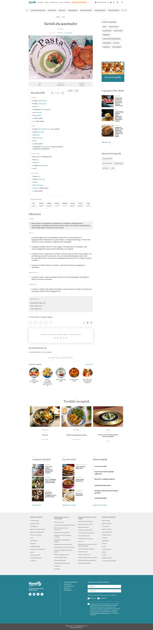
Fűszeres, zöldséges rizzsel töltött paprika (63, 551)
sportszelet (52, 10)
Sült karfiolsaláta (101, 498)
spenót (39, 157)
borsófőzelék (117, 47)
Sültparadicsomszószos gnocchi (63, 544)
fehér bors (36, 188)
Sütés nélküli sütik (107, 532)
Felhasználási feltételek (70, 582)
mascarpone (41, 104)
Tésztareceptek (106, 549)
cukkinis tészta (119, 163)
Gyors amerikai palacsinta (80, 467)
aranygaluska (72, 10)
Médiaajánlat (68, 590)
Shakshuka (57, 566)
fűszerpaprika (46, 109)
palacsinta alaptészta (79, 490)
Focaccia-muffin (101, 466)
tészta (58, 17)
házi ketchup (107, 31)
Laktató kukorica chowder (85, 538)
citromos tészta (107, 158)
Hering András (45, 439)
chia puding (107, 43)
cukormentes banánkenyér (111, 39)
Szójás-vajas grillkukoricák (85, 530)
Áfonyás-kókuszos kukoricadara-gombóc (107, 492)
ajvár (104, 27)
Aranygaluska (34, 526)
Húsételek (104, 538)
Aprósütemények (107, 523)
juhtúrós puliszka (86, 10)
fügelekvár (106, 35)
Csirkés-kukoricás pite (84, 554)
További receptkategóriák (109, 561)
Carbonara (33, 561)
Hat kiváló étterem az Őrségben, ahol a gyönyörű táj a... (50, 494)
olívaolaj (39, 112)
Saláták (104, 552)
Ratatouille (57, 569)
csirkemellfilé (42, 101)
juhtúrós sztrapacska (38, 10)
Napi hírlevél (93, 598)
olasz (76, 91)
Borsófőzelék (33, 541)
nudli (112, 168)
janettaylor (61, 29)
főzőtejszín (39, 185)
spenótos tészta (107, 163)
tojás (38, 135)
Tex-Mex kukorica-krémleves (86, 533)
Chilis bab (33, 543)
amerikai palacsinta (81, 464)
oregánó (38, 115)
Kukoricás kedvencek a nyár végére (87, 518)
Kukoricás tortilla (82, 552)
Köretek (104, 555)
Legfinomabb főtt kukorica (85, 521)
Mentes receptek (107, 529)
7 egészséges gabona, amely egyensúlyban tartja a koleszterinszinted (119, 116)
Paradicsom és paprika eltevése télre (64, 525)
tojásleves (106, 47)
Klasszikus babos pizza (103, 485)
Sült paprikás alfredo (60, 560)
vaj (37, 160)
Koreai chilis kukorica (84, 536)
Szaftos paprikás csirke (60, 557)
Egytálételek (105, 541)
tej (37, 182)
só (33, 118)
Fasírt (31, 538)
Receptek (40, 2)
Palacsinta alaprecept (79, 494)
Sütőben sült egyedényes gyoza (76, 435)
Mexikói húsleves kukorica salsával (87, 557)
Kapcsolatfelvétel (69, 586)
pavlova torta (113, 27)
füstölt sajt (41, 179)
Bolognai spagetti (35, 546)
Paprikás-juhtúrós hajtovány (62, 563)
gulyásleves (79, 477)
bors (34, 121)
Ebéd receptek (106, 520)
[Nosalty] (32, 2)
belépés (43, 352)
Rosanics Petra (76, 439)
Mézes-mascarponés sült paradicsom (61, 528)
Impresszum (67, 588)
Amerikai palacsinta (35, 558)
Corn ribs (80, 541)
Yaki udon (45, 435)
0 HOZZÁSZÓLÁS (68, 32)
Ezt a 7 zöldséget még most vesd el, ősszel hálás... (50, 481)
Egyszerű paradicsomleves (37, 529)
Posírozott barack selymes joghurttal (104, 473)
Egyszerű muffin (34, 523)
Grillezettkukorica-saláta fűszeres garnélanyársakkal (87, 545)
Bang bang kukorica (83, 527)
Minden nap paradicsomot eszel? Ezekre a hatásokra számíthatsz (119, 101)
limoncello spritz (113, 10)
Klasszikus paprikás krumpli (61, 554)
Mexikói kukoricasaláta (84, 563)
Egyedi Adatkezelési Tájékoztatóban (99, 613)
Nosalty (108, 441)
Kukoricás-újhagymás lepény (86, 549)
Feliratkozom (115, 591)
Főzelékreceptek (106, 535)
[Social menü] (111, 2)
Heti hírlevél (103, 598)
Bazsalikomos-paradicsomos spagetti (62, 540)
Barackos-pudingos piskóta (105, 479)
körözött (116, 43)
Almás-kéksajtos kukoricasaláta (87, 560)
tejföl (37, 163)
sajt (38, 176)
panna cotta (118, 31)
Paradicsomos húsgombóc (37, 549)
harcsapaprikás (100, 10)
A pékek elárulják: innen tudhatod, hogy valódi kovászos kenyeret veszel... (119, 132)
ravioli (63, 17)
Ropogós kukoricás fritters (85, 524)
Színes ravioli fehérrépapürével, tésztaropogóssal (108, 435)
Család (117, 110)
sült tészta (106, 168)
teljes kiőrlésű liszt (44, 129)
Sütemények (105, 526)
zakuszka (62, 10)
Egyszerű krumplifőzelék (37, 532)
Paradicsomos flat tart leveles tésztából (62, 536)
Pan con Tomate (59, 522)
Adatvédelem (68, 584)
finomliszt (40, 132)
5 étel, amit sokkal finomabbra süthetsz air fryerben (49, 470)
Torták (104, 546)
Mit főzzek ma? (53, 2)
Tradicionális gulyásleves (80, 480)
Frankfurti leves (34, 520)
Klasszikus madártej (35, 535)
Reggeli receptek (106, 558)
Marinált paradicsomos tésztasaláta (64, 547)
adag (58, 93)
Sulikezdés (117, 96)
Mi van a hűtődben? (65, 2)
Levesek (104, 543)
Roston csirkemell (35, 555)
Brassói (32, 552)
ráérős (70, 91)
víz (37, 107)
